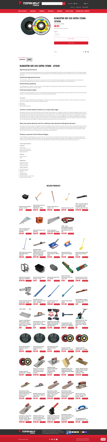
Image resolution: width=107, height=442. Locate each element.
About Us (73, 7)
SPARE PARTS (51, 11)
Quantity (56, 31)
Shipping (56, 28)
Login (76, 3)
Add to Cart (29, 233)
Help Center (78, 7)
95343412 (86, 7)
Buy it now (71, 42)
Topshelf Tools (25, 439)
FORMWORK (42, 11)
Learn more (61, 433)
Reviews (29, 59)
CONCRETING (33, 11)
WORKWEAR (59, 11)
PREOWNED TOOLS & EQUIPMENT (82, 11)
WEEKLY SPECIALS (69, 11)
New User (70, 3)
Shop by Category (22, 11)
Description (22, 59)
